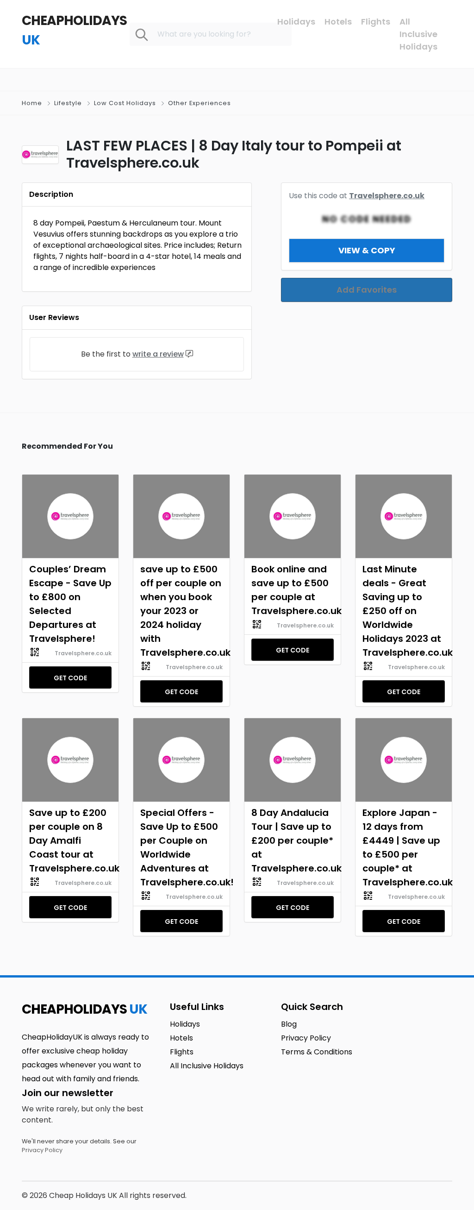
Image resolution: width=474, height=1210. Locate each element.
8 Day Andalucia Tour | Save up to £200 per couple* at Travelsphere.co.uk (292, 840)
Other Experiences (199, 103)
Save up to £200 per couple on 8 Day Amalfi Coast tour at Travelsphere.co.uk (70, 840)
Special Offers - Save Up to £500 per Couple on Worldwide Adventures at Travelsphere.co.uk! (181, 847)
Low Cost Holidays (125, 103)
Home (32, 103)
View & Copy (366, 250)
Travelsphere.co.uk (386, 195)
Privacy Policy (42, 1150)
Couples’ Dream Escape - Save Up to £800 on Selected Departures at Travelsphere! (70, 604)
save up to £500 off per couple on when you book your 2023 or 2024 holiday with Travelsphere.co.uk (181, 611)
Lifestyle (68, 103)
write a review (158, 354)
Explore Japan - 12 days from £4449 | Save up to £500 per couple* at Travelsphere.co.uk (403, 847)
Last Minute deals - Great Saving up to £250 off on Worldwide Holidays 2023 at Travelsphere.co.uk (403, 611)
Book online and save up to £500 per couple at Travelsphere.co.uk (292, 590)
